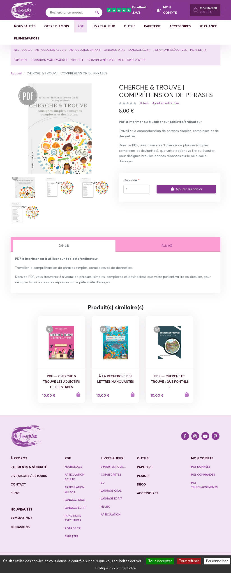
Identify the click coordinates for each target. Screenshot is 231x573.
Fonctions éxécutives (170, 49)
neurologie (73, 466)
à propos (19, 458)
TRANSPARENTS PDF (100, 60)
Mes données (200, 466)
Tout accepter (160, 561)
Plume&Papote (26, 38)
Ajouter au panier (189, 189)
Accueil (16, 73)
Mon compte (202, 458)
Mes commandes (203, 474)
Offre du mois (56, 26)
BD (103, 482)
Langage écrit (139, 49)
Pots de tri (198, 49)
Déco (141, 484)
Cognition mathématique (49, 60)
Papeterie (152, 26)
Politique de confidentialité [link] (115, 568)
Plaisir (143, 476)
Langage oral (114, 49)
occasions (20, 527)
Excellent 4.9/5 (139, 10)
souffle (77, 60)
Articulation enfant (84, 49)
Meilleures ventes (131, 60)
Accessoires (180, 26)
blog (15, 493)
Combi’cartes (111, 474)
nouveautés (21, 509)
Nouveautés (24, 26)
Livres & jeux (103, 26)
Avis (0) (167, 246)
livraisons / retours (29, 476)
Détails (64, 246)
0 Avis (144, 103)
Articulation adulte (50, 49)
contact (18, 484)
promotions (21, 518)
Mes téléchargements (204, 485)
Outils (129, 26)
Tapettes (20, 60)
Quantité (130, 180)
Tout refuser (189, 561)
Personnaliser (217, 561)
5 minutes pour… (113, 466)
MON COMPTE (170, 10)
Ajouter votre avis (165, 103)
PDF (81, 26)
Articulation (110, 514)
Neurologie (23, 49)
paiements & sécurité (29, 467)
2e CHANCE (208, 26)
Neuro (105, 506)
